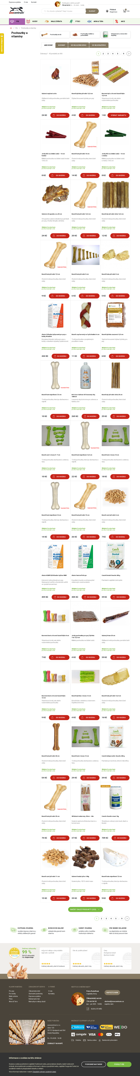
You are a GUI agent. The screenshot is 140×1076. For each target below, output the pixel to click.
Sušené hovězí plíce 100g (80, 876)
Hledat (92, 11)
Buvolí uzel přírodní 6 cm (110, 515)
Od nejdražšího (99, 45)
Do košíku (61, 115)
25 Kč (104, 416)
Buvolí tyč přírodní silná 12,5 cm (113, 214)
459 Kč (45, 597)
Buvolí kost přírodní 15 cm (80, 515)
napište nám (112, 992)
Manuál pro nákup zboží (37, 1001)
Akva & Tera (98, 21)
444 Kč (45, 356)
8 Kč (44, 175)
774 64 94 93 (66, 5)
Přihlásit (113, 9)
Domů (11, 28)
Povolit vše (119, 1064)
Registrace (113, 12)
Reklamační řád (34, 999)
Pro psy (11, 991)
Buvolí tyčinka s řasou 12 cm (81, 696)
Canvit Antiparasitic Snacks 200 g (113, 756)
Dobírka (78, 1040)
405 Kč (75, 597)
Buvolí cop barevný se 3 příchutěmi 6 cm (85, 334)
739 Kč (105, 838)
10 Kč (44, 416)
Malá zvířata (56, 21)
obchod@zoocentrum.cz (114, 1001)
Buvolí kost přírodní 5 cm (80, 274)
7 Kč (104, 537)
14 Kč (74, 175)
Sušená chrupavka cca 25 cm (52, 214)
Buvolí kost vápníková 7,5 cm (51, 394)
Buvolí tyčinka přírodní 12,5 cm (82, 93)
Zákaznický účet (34, 991)
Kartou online (92, 1040)
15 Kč (44, 898)
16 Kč (104, 717)
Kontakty (51, 994)
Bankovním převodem (109, 1040)
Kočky (34, 21)
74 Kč (44, 838)
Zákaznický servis (37, 987)
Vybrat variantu (118, 115)
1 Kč (104, 115)
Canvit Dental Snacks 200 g (111, 575)
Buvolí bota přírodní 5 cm (110, 274)
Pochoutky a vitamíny (28, 28)
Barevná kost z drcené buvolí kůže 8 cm (55, 635)
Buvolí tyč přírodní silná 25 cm (112, 394)
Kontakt (34, 2)
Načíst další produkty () (83, 909)
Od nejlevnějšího (78, 45)
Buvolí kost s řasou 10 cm (110, 455)
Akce (123, 21)
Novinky (61, 45)
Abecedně (48, 45)
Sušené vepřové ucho (49, 93)
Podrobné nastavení (93, 1064)
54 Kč (44, 777)
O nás (26, 2)
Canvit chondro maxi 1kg (110, 816)
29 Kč (74, 777)
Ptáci (77, 21)
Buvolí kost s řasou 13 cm (80, 756)
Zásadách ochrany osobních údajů (44, 1072)
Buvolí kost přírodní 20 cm (51, 756)
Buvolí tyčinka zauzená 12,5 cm (112, 334)
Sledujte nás (96, 1009)
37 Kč (74, 838)
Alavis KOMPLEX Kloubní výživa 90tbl (54, 575)
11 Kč (74, 356)
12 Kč (104, 235)
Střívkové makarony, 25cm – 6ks (83, 816)
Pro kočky (12, 994)
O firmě (51, 987)
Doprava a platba (15, 2)
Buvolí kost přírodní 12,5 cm (81, 214)
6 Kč (74, 296)
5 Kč (104, 296)
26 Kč (74, 537)
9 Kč (44, 296)
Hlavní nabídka (15, 987)
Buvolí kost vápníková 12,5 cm (82, 455)
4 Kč (74, 115)
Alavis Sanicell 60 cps (79, 575)
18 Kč (104, 476)
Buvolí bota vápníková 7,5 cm (112, 876)
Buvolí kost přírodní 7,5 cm (51, 274)
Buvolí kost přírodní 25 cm (51, 816)
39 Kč (104, 597)
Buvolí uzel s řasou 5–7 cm (51, 455)
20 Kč (74, 235)
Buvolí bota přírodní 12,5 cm (111, 696)
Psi (17, 21)
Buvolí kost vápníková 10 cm (51, 515)
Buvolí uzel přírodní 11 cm (51, 876)
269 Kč (75, 416)
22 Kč (74, 476)
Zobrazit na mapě (55, 1043)
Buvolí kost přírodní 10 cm (80, 154)
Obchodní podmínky (36, 994)
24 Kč (44, 115)
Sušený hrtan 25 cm (108, 635)
